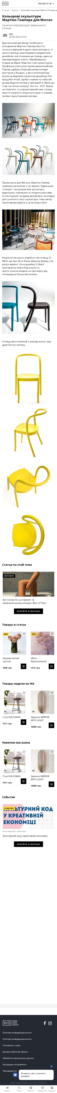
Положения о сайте (11, 1045)
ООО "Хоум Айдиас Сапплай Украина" (29, 1082)
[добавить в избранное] (24, 634)
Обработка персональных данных (18, 1058)
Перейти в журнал (28, 611)
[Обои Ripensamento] (42, 643)
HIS (11, 34)
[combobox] (45, 4)
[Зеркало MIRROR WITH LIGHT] (42, 702)
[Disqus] (28, 885)
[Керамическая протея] (14, 643)
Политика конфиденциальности (17, 1033)
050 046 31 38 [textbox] (44, 3)
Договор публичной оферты (15, 1052)
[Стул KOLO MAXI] (14, 702)
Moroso (34, 86)
